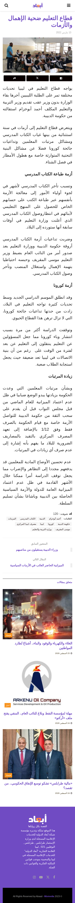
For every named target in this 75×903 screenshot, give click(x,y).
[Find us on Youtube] (41, 877)
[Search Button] (6, 5)
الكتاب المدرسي (27, 518)
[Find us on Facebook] (54, 877)
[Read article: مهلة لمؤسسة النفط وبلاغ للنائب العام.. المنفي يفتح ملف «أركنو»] (37, 684)
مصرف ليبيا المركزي (26, 524)
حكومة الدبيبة (64, 524)
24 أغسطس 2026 (62, 723)
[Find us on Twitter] (48, 877)
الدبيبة (42, 518)
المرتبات (12, 518)
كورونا (51, 524)
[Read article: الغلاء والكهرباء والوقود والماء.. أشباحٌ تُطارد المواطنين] (37, 614)
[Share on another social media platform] (14, 78)
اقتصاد (8, 635)
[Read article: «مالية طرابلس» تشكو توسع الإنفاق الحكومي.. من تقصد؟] (37, 754)
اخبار (8, 705)
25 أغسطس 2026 (62, 653)
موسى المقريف (63, 529)
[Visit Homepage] (37, 5)
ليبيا (42, 524)
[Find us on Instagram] (34, 877)
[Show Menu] (68, 5)
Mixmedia (49, 896)
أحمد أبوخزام (55, 518)
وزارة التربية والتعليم (42, 529)
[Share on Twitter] (37, 78)
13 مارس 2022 (63, 32)
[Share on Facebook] (61, 78)
